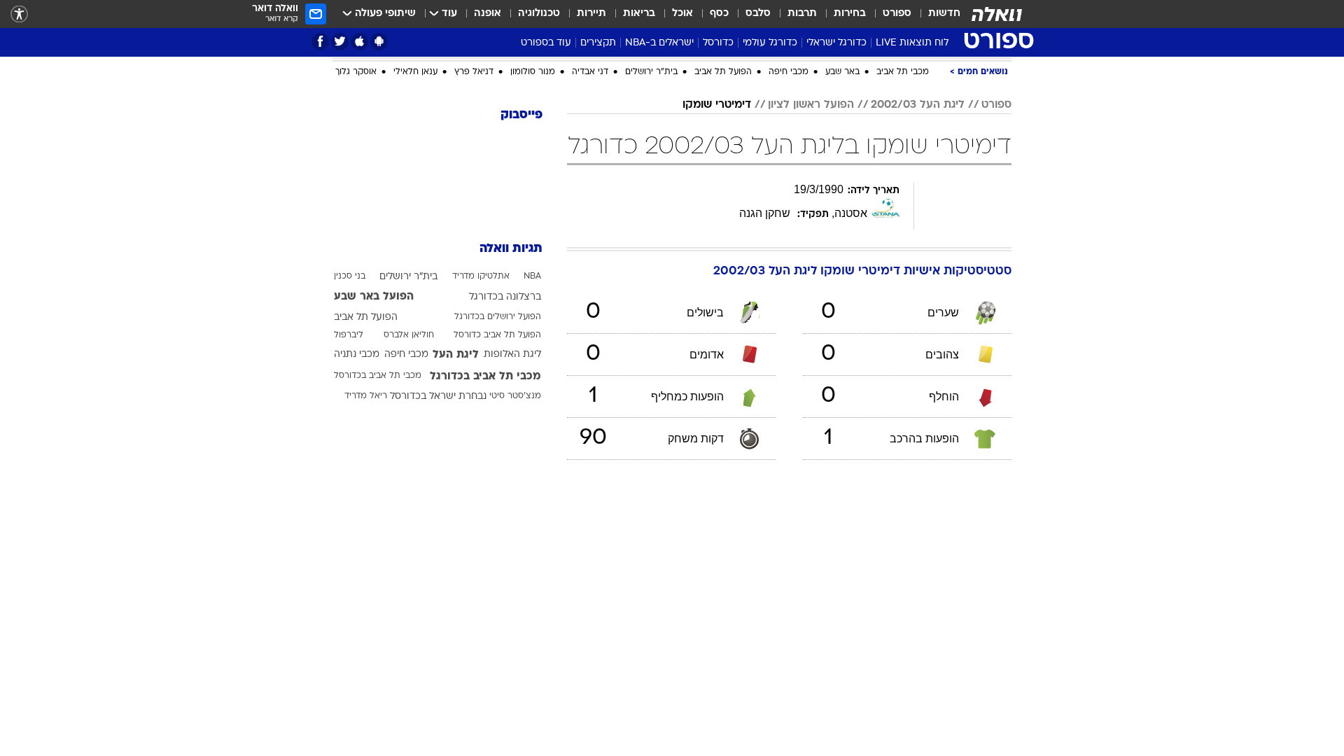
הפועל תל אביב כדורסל (497, 485)
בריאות (639, 13)
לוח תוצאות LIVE (912, 43)
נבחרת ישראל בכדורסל (438, 546)
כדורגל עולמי (770, 43)
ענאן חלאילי (415, 222)
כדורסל (718, 43)
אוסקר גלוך (356, 222)
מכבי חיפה (788, 222)
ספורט (897, 13)
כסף (719, 13)
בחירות (850, 13)
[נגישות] (19, 14)
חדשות (944, 13)
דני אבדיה (590, 222)
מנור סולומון (532, 222)
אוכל (682, 13)
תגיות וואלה (510, 399)
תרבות (802, 13)
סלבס (758, 13)
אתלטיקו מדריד (481, 426)
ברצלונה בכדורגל (505, 446)
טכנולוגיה (539, 13)
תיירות (591, 13)
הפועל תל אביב (723, 222)
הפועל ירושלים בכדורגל (497, 467)
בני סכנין (349, 426)
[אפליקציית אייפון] (359, 41)
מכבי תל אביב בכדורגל (485, 526)
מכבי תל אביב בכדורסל (377, 526)
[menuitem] (935, 14)
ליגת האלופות (512, 504)
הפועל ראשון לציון (811, 254)
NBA (532, 426)
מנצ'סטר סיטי (515, 546)
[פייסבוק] (320, 41)
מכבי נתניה (356, 504)
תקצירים (598, 43)
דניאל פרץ (473, 222)
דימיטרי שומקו (716, 254)
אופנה (487, 13)
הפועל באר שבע (374, 446)
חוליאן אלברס (409, 485)
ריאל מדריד (365, 546)
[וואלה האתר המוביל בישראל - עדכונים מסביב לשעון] (997, 14)
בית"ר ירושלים (651, 222)
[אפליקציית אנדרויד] (379, 41)
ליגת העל (456, 504)
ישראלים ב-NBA (659, 43)
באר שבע (842, 222)
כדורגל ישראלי (836, 43)
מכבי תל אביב (902, 222)
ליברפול (348, 485)
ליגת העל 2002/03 (918, 254)
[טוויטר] (340, 41)
